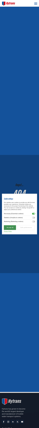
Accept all (10, 227)
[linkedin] (13, 422)
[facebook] (3, 422)
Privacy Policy (8, 231)
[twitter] (17, 422)
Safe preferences (26, 227)
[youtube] (22, 422)
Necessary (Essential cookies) (13, 213)
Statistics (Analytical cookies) (13, 217)
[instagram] (8, 422)
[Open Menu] (35, 3)
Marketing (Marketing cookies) (13, 221)
